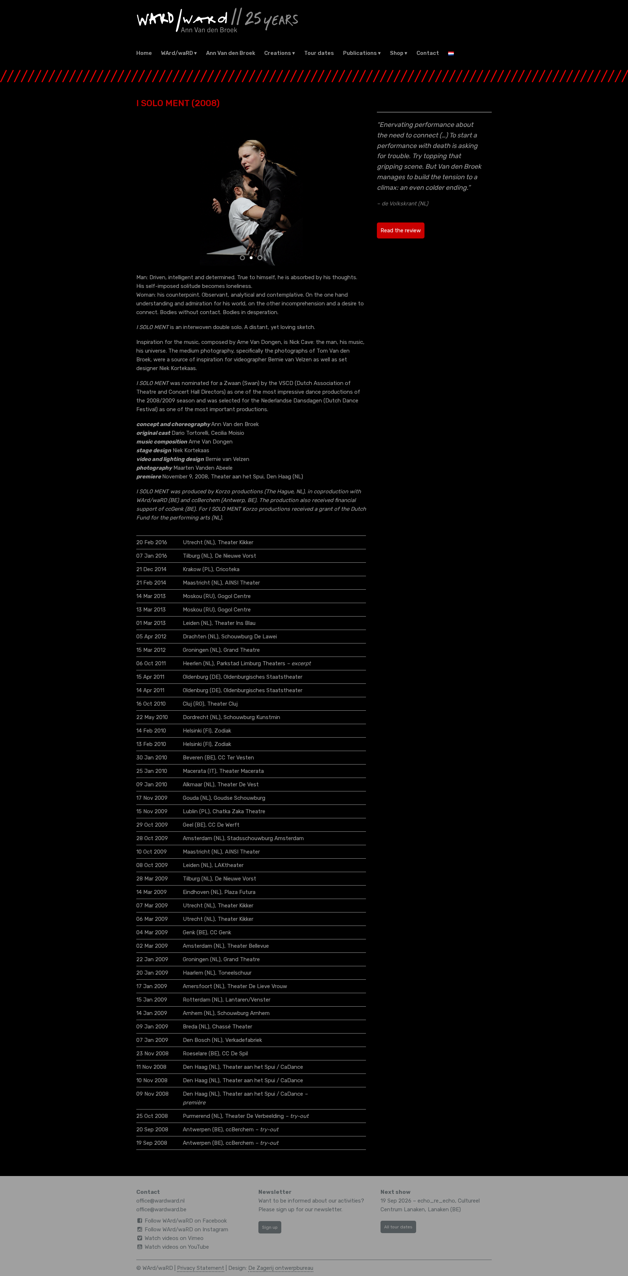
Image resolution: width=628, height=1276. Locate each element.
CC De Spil (235, 1053)
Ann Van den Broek (230, 53)
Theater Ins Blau (234, 623)
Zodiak (222, 730)
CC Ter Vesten (236, 757)
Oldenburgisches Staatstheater (263, 677)
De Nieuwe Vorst (235, 556)
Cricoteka (227, 569)
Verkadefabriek (243, 1040)
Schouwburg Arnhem (243, 1013)
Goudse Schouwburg (239, 798)
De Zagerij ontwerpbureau (280, 1268)
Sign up (270, 1227)
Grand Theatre (242, 650)
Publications (360, 53)
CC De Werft (223, 825)
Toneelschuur (234, 973)
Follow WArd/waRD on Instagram (186, 1229)
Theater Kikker (235, 542)
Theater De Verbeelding (254, 1116)
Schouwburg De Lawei (249, 636)
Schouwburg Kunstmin (252, 717)
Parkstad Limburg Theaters (251, 663)
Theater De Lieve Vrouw (257, 986)
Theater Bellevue (248, 946)
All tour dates (398, 1226)
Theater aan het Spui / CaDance (262, 1067)
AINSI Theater (242, 582)
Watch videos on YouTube (177, 1247)
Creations (277, 53)
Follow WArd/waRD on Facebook (186, 1220)
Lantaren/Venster (247, 999)
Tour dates (319, 53)
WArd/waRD (177, 53)
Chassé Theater (232, 1026)
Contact (427, 53)
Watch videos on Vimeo (174, 1238)
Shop (396, 53)
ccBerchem (240, 1129)
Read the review (401, 230)
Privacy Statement (200, 1268)
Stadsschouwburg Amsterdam (265, 838)
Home (144, 53)
